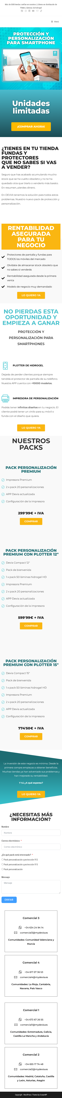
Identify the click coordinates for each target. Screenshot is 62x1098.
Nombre (5, 826)
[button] (31, 65)
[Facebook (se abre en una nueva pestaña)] (22, 11)
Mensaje (6, 877)
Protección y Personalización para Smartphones (31, 338)
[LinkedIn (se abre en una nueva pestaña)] (29, 11)
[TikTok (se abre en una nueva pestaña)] (40, 11)
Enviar (9, 899)
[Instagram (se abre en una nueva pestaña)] (26, 11)
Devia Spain (11, 22)
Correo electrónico (11, 840)
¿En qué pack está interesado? (16, 854)
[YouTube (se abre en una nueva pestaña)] (33, 11)
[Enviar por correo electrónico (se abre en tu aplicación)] (37, 11)
